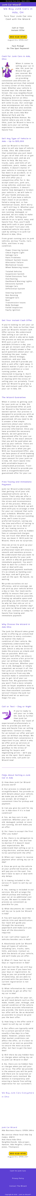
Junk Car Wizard (9, 1127)
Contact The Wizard (18, 1186)
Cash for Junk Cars (18, 1171)
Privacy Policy (18, 1178)
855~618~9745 (18, 37)
